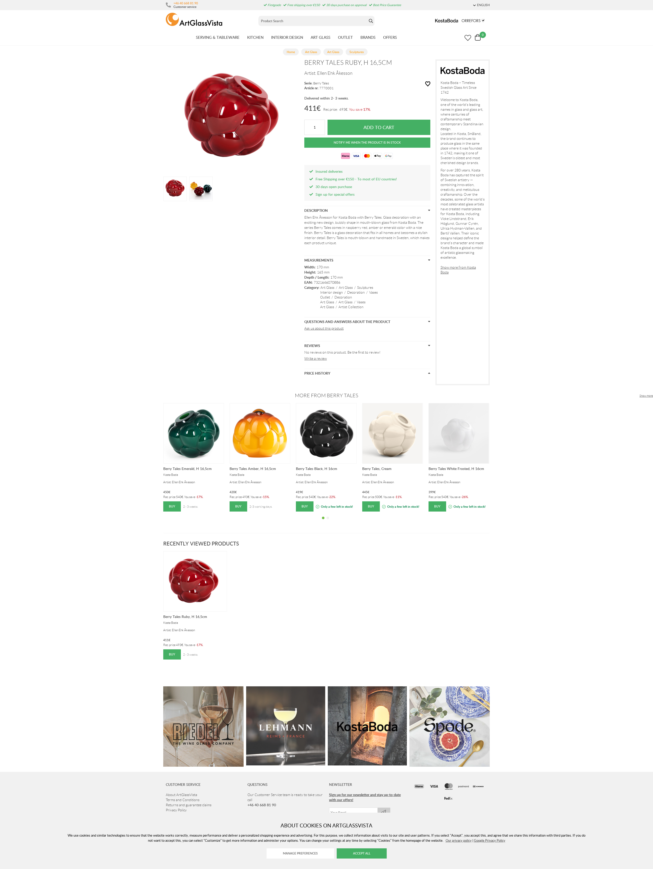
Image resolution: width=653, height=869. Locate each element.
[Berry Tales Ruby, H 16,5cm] (175, 188)
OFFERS (390, 37)
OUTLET (345, 37)
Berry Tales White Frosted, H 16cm (456, 468)
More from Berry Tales (326, 395)
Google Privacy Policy (489, 840)
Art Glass (327, 287)
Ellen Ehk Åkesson (335, 73)
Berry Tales (321, 83)
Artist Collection (350, 307)
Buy (172, 506)
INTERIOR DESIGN (287, 37)
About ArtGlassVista (181, 795)
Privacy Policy (176, 810)
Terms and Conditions (182, 800)
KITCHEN (255, 37)
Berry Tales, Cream (377, 468)
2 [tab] (327, 522)
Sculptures (365, 287)
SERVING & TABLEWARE (218, 37)
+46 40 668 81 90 (185, 3)
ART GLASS (320, 37)
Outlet (325, 297)
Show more (646, 395)
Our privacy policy (459, 840)
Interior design (331, 292)
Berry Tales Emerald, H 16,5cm (187, 468)
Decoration (356, 292)
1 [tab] (323, 522)
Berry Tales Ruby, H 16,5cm (185, 616)
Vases (373, 292)
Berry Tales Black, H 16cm (316, 468)
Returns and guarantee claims (188, 805)
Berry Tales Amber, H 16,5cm (253, 468)
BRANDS (367, 37)
